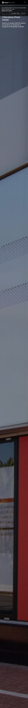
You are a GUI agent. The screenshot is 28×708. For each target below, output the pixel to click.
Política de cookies (7, 10)
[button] (25, 2)
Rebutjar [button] (23, 13)
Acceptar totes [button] (15, 13)
